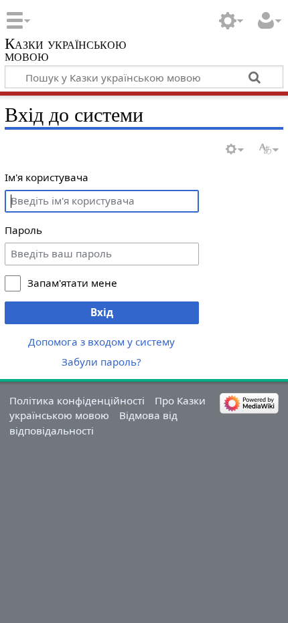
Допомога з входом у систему (101, 341)
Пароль (23, 230)
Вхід (101, 312)
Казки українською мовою (65, 51)
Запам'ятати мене (72, 282)
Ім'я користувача (46, 177)
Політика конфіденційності (77, 400)
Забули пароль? (101, 361)
